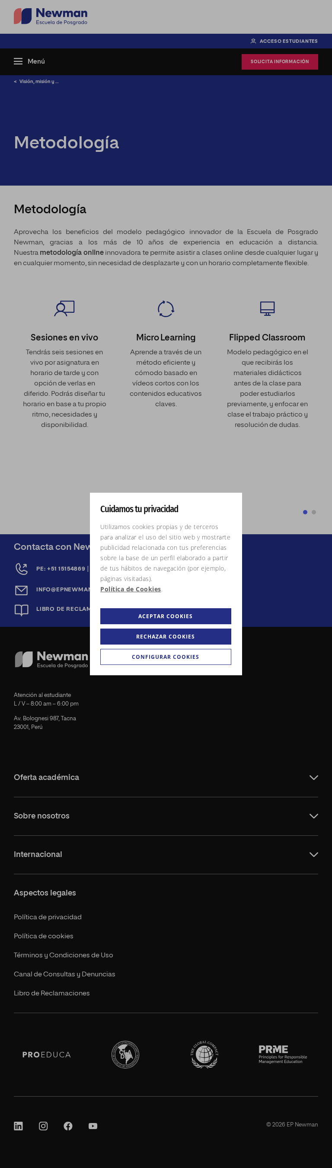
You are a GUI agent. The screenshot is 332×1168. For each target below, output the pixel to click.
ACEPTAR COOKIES (165, 616)
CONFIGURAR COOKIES (165, 657)
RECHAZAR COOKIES (165, 636)
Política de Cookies (130, 589)
